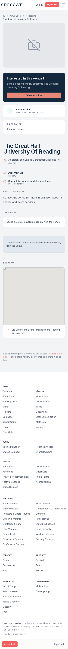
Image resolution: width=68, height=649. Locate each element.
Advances (8, 471)
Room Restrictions (45, 446)
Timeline (7, 411)
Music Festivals (10, 508)
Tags (5, 427)
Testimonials (9, 565)
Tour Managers (11, 528)
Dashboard (8, 391)
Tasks (39, 406)
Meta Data (41, 422)
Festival (40, 560)
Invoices (40, 427)
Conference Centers (13, 544)
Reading (32, 16)
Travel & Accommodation (16, 476)
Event (39, 565)
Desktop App (43, 591)
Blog (5, 570)
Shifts (5, 406)
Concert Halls (9, 534)
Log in (39, 4)
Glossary (7, 606)
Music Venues (43, 503)
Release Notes (10, 591)
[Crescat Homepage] (11, 4)
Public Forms (42, 476)
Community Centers (13, 539)
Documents (42, 411)
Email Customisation (46, 416)
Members (41, 391)
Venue (39, 570)
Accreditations (43, 481)
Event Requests (44, 452)
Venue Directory (16, 16)
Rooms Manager (11, 446)
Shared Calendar (11, 452)
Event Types (9, 396)
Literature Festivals (45, 523)
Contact (7, 560)
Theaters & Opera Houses (16, 513)
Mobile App (42, 396)
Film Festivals (42, 518)
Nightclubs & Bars (12, 523)
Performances (43, 401)
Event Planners (10, 503)
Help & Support (11, 586)
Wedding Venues (45, 534)
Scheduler (8, 466)
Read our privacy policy (15, 634)
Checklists (8, 432)
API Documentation (12, 596)
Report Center (10, 422)
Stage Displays (10, 487)
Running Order (10, 401)
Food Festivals (43, 528)
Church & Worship (12, 518)
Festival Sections (11, 481)
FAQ (5, 611)
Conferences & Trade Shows (51, 508)
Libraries (40, 513)
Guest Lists (41, 471)
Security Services (45, 539)
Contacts (7, 416)
